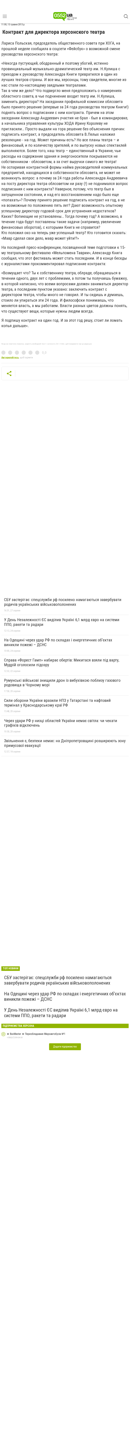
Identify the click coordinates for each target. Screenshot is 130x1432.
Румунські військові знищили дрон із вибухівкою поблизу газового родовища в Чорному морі (62, 682)
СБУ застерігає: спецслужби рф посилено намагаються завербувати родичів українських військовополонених (62, 602)
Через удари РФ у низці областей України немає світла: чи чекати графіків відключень (60, 723)
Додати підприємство (65, 1046)
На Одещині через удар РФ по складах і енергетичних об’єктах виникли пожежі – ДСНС (58, 642)
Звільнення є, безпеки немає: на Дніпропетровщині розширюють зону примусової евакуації (65, 743)
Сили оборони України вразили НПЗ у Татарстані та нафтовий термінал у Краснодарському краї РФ (57, 703)
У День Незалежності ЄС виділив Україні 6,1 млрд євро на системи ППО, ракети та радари (61, 622)
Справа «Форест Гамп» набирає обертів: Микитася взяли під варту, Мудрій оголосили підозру (61, 662)
